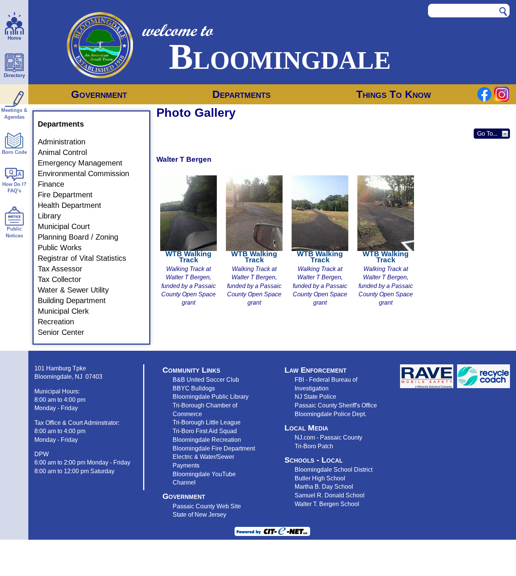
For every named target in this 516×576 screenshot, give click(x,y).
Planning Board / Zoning (82, 237)
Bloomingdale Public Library (211, 396)
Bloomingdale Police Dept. (330, 413)
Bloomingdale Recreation (207, 439)
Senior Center (65, 332)
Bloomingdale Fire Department (214, 448)
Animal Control (67, 152)
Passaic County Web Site (207, 506)
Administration (66, 142)
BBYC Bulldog (192, 388)
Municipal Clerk (68, 311)
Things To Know (393, 94)
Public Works (64, 247)
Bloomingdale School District (333, 469)
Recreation (60, 321)
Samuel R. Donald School (330, 495)
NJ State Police (315, 396)
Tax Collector (64, 279)
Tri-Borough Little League (207, 422)
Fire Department (70, 194)
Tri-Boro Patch (314, 446)
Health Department (74, 205)
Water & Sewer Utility (78, 290)
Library (54, 216)
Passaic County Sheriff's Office (336, 405)
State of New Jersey (199, 514)
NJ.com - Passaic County (328, 437)
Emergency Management (84, 163)
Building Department (76, 300)
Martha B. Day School (324, 486)
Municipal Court (68, 226)
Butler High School (320, 478)
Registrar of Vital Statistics (86, 258)
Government (99, 94)
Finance (55, 184)
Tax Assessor (64, 269)
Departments (241, 94)
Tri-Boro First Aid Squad (205, 430)
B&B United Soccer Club (206, 379)
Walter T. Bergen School (327, 503)
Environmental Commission (88, 173)
